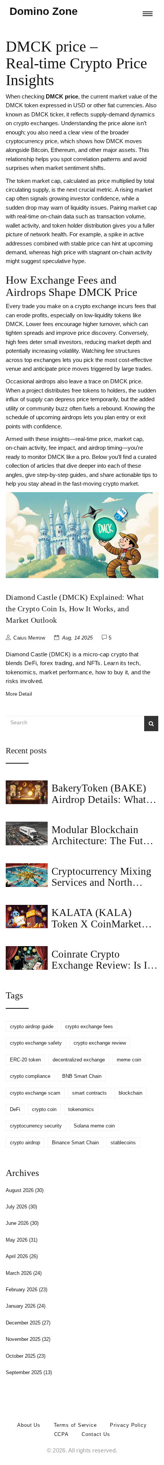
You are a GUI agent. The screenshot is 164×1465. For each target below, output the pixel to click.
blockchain (130, 1093)
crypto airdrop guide (31, 1026)
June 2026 (22, 1223)
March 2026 (24, 1273)
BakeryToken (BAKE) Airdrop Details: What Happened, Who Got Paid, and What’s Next (98, 804)
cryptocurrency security (36, 1126)
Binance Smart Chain (75, 1142)
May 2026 (21, 1240)
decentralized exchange (79, 1060)
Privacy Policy (128, 1425)
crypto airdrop (25, 1142)
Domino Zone (44, 11)
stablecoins (123, 1142)
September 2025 (29, 1372)
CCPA (61, 1434)
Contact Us (96, 1434)
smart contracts (89, 1093)
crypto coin (44, 1109)
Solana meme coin (94, 1126)
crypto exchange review (100, 1043)
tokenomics (81, 1109)
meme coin (129, 1060)
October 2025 (25, 1356)
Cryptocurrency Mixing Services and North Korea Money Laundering (101, 888)
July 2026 (21, 1207)
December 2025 (28, 1323)
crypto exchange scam (35, 1093)
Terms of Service (75, 1425)
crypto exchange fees (89, 1026)
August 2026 (24, 1190)
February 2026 (26, 1289)
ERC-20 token (25, 1060)
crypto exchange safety (36, 1043)
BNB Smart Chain (81, 1076)
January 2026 (25, 1306)
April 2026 (22, 1256)
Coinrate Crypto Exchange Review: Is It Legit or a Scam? (100, 965)
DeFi (15, 1109)
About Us (28, 1425)
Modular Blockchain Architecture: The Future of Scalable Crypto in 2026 (103, 846)
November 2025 (28, 1339)
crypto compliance (30, 1076)
